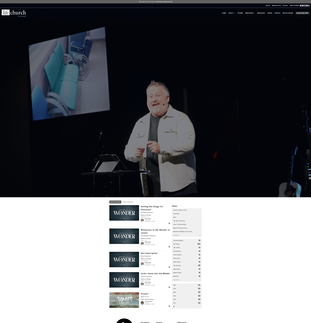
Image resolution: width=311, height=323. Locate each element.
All (174, 306)
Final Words (176, 213)
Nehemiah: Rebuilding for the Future (182, 231)
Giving (269, 13)
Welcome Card (276, 5)
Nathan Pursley (186, 272)
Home (224, 13)
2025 (186, 288)
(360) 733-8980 (294, 5)
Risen (174, 217)
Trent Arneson (186, 265)
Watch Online (288, 13)
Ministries (249, 13)
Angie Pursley (186, 262)
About (230, 13)
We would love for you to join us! (156, 1)
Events (277, 13)
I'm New (240, 13)
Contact (285, 5)
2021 (186, 303)
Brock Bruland (186, 251)
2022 (186, 299)
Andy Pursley (186, 269)
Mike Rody (186, 276)
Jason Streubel (186, 255)
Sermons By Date (115, 202)
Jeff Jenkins (186, 247)
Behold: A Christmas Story (180, 228)
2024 (186, 292)
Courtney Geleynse (186, 240)
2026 (186, 285)
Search (268, 5)
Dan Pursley (186, 244)
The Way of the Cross (179, 221)
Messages (261, 13)
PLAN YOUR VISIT (302, 13)
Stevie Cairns (186, 258)
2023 (186, 296)
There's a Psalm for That (179, 210)
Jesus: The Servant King (179, 224)
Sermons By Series (127, 202)
